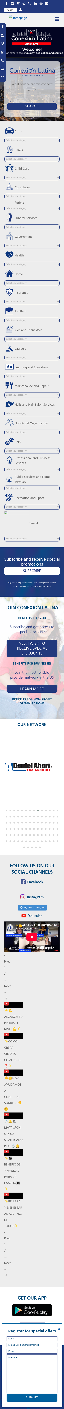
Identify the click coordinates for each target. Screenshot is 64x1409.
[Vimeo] (18, 3)
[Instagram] (12, 3)
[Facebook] (6, 3)
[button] (6, 810)
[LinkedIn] (35, 3)
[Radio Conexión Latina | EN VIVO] (41, 3)
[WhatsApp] (23, 3)
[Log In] (20, 10)
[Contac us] (46, 3)
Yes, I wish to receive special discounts (32, 648)
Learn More (32, 689)
